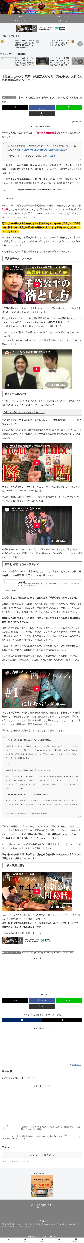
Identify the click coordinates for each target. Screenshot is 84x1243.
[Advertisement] (42, 88)
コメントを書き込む (42, 1154)
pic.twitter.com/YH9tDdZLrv (53, 150)
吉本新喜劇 (48, 953)
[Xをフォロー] (62, 1020)
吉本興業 (58, 953)
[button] (80, 44)
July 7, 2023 (49, 156)
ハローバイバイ (28, 953)
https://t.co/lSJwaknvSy (28, 150)
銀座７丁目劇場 (68, 953)
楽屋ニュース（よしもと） (12, 953)
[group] (17, 44)
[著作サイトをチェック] (22, 1020)
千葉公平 (39, 953)
